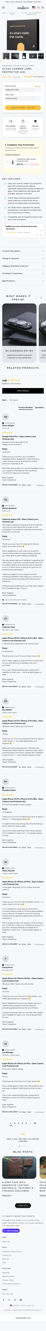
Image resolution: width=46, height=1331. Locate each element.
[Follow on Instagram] (15, 1300)
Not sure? (38, 86)
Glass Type (9, 95)
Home (4, 12)
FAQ (4, 1263)
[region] (23, 1138)
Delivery (5, 1259)
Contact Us (6, 1255)
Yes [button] (20, 485)
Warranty (5, 1273)
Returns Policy (8, 1276)
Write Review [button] (23, 391)
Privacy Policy (8, 1280)
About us (5, 1241)
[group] (23, 380)
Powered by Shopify (32, 1310)
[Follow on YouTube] (21, 1300)
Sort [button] (4, 400)
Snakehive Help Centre (11, 1252)
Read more (6, 1195)
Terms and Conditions (11, 1284)
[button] (6, 56)
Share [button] (29, 485)
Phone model (10, 86)
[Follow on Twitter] (9, 1300)
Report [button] (24, 485)
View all (23, 1205)
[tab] (25, 408)
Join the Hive (7, 1294)
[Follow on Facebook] (3, 1300)
